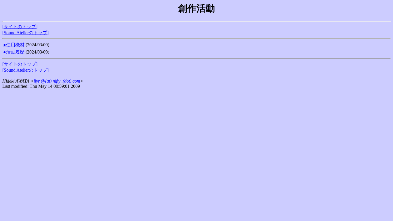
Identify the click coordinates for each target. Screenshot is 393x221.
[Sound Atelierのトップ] (25, 32)
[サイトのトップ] (19, 26)
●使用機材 (13, 44)
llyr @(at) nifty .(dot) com (57, 81)
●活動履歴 (13, 51)
